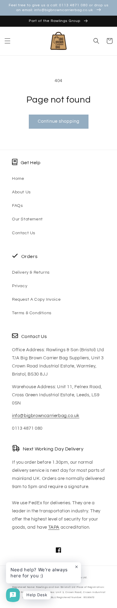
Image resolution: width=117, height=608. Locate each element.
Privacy (19, 286)
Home (18, 179)
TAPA (53, 527)
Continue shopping (59, 121)
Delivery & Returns (31, 272)
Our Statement (27, 219)
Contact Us (23, 233)
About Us (21, 192)
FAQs (17, 206)
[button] (7, 41)
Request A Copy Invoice (36, 299)
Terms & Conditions (32, 313)
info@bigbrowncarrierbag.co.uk (45, 415)
